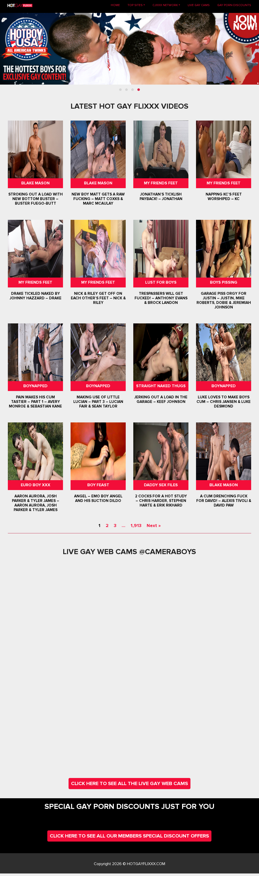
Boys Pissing (223, 282)
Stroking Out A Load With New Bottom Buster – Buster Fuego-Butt (35, 199)
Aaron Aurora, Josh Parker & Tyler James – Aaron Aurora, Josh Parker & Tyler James (35, 503)
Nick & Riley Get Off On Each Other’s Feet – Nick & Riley (98, 298)
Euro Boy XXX (35, 485)
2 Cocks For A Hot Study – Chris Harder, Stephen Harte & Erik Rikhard (161, 501)
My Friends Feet (161, 183)
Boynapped (35, 385)
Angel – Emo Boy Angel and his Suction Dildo (98, 498)
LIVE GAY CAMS (199, 5)
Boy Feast (98, 485)
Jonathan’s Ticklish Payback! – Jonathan (161, 196)
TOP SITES (135, 5)
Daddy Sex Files (161, 485)
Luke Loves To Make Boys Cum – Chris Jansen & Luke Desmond (224, 401)
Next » (154, 525)
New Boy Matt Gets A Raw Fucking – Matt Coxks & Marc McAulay (98, 199)
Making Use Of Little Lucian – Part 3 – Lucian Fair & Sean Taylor (98, 401)
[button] (120, 89)
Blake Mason (35, 183)
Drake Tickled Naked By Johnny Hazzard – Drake (35, 295)
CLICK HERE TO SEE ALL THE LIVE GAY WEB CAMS (129, 784)
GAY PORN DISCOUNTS (234, 5)
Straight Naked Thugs (161, 385)
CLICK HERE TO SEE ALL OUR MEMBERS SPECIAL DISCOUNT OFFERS (129, 836)
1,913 (136, 525)
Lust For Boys (161, 282)
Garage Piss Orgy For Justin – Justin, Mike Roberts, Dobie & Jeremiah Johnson (224, 300)
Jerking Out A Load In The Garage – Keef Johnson (160, 399)
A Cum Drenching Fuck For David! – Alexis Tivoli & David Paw (223, 501)
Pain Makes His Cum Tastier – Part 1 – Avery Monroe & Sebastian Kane (35, 401)
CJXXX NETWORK (165, 5)
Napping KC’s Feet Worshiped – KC (224, 196)
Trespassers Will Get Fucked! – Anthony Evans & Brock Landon (161, 298)
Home (117, 5)
